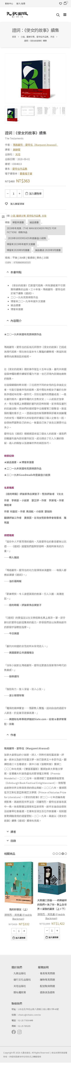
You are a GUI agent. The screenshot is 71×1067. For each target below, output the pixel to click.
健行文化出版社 (22, 979)
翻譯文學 (21, 215)
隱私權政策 (20, 992)
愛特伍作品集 (19, 168)
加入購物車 (35, 193)
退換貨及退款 (47, 992)
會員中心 (9, 3)
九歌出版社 (20, 973)
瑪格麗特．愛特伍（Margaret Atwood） (35, 144)
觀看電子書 (26, 173)
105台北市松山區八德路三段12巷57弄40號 (38, 1009)
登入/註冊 (20, 3)
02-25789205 (24, 1026)
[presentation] (5, 78)
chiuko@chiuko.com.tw (29, 1014)
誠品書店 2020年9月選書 (48, 250)
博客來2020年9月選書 (18, 250)
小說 (13, 215)
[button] (53, 854)
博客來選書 (18, 222)
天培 (17, 154)
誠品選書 (34, 222)
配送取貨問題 (47, 986)
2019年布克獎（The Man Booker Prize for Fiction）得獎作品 (31, 230)
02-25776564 (24, 1020)
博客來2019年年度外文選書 (21, 244)
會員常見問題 (47, 973)
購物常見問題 (47, 979)
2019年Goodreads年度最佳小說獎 (27, 238)
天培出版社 (20, 986)
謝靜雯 (16, 149)
